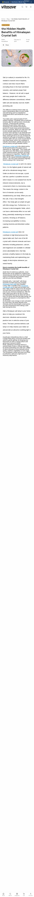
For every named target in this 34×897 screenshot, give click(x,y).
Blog (8, 19)
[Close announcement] (31, 2)
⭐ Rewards (5, 2)
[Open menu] (31, 7)
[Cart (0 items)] (26, 7)
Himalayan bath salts (9, 284)
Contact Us (26, 2)
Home (3, 19)
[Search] (22, 7)
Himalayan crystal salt (10, 146)
